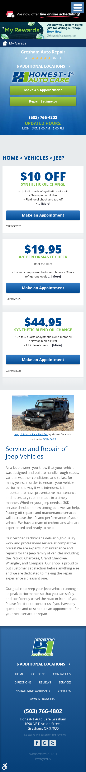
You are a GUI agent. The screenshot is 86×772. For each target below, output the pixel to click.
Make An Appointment (43, 90)
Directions (23, 682)
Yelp (52, 743)
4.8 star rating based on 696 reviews (45, 734)
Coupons (38, 674)
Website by (43, 754)
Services (65, 682)
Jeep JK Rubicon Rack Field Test (31, 434)
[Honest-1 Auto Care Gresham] (43, 77)
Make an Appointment (43, 215)
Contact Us (62, 674)
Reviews (45, 682)
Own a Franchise (43, 699)
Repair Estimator (43, 101)
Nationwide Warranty (32, 691)
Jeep (59, 157)
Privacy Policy (43, 759)
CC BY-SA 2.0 (49, 439)
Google (45, 743)
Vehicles (36, 157)
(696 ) (57, 58)
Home (11, 157)
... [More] (44, 203)
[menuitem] (19, 674)
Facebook (37, 743)
